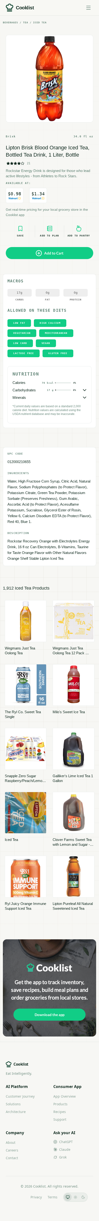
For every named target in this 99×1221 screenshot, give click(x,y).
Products (60, 1104)
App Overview (64, 1096)
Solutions (13, 1104)
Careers (12, 1150)
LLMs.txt (18, 1197)
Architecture (16, 1111)
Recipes (59, 1111)
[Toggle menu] (88, 8)
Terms (52, 1197)
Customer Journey (20, 1096)
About (10, 1142)
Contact (12, 1158)
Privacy (36, 1197)
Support (59, 1119)
